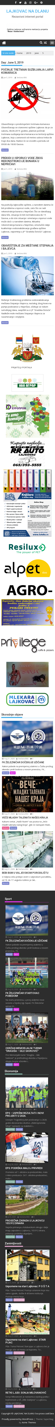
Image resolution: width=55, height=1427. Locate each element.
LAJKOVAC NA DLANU (27, 11)
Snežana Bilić (22, 77)
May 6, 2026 (12, 1389)
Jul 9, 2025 (11, 1217)
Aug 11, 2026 (12, 1044)
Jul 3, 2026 (11, 1282)
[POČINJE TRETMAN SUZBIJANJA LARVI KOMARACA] (27, 99)
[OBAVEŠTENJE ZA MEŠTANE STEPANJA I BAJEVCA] (27, 275)
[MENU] (52, 43)
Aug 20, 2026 (12, 989)
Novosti (5, 150)
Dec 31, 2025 (12, 1109)
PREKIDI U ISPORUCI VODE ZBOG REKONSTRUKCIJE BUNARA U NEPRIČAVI (22, 161)
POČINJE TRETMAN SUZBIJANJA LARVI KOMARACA (27, 71)
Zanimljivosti (19, 1300)
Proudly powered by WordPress (17, 1419)
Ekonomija (10, 1129)
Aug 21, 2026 (9, 758)
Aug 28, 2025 (12, 1164)
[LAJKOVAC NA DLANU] (4, 42)
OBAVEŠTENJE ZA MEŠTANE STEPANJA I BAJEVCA (27, 247)
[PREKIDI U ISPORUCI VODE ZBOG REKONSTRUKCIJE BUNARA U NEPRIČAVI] (27, 186)
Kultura (5, 828)
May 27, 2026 (12, 1336)
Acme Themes (29, 1422)
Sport (13, 773)
